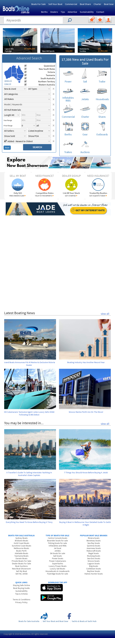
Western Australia (47, 84)
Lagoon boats (93, 563)
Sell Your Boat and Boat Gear (55, 621)
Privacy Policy (21, 602)
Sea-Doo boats (93, 558)
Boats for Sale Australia (29, 621)
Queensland (49, 65)
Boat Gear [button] (109, 4)
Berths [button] (44, 11)
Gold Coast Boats (21, 543)
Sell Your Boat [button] (55, 4)
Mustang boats (93, 556)
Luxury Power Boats (57, 566)
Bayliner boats (93, 571)
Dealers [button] (54, 11)
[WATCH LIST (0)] (100, 20)
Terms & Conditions (21, 599)
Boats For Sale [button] (38, 4)
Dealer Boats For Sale (21, 563)
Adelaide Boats (21, 553)
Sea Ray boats (93, 543)
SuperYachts (57, 563)
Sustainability (87, 11)
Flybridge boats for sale (57, 573)
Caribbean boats (93, 568)
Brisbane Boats (21, 540)
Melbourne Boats (21, 548)
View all (105, 313)
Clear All (7, 84)
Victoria (51, 72)
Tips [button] (63, 11)
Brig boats (93, 566)
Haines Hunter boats (93, 573)
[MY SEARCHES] (91, 20)
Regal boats (93, 553)
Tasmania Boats (21, 556)
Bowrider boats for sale (57, 540)
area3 (14, 76)
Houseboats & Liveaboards (57, 571)
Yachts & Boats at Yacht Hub (84, 621)
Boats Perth (21, 550)
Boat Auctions (21, 566)
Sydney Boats (21, 538)
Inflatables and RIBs (57, 545)
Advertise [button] (72, 11)
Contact (100, 11)
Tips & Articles (21, 593)
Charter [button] (97, 4)
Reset (7, 147)
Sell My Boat (21, 571)
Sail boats (57, 556)
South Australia (48, 78)
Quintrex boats (93, 545)
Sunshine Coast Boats (21, 545)
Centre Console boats (57, 538)
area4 (20, 70)
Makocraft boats (94, 550)
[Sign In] (108, 20)
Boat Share (85, 4)
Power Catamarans (57, 561)
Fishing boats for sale (57, 543)
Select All (8, 80)
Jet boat (57, 548)
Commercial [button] (71, 4)
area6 (19, 79)
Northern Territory (46, 81)
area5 (20, 77)
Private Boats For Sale (21, 561)
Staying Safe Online (21, 585)
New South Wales (47, 68)
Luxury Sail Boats (57, 568)
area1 (8, 73)
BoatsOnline (24, 634)
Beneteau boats (94, 540)
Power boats (57, 558)
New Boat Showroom (21, 568)
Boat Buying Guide (21, 588)
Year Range (8, 120)
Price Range (8, 126)
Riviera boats (93, 538)
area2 (14, 69)
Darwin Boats (21, 558)
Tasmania (50, 75)
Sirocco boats (94, 561)
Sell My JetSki (21, 573)
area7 (19, 82)
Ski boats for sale (57, 553)
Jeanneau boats (93, 548)
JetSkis (57, 550)
